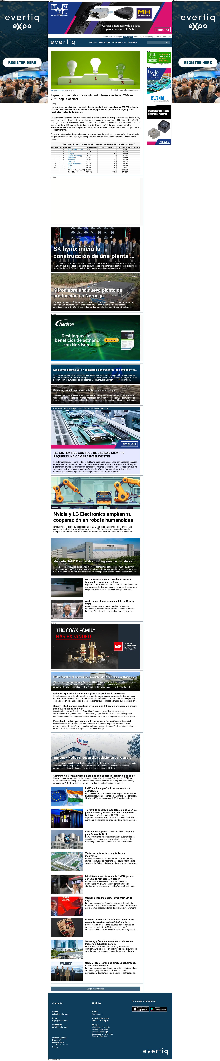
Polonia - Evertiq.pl (100, 1032)
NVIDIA (70, 166)
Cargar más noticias (95, 989)
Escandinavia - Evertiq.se (102, 1034)
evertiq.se (167, 37)
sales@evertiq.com (60, 1014)
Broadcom (71, 160)
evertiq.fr (137, 37)
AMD (69, 168)
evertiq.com (107, 37)
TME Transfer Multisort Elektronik (93, 408)
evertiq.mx (147, 37)
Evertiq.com (97, 1014)
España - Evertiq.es (100, 1029)
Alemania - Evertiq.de (101, 1027)
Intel (69, 151)
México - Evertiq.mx (100, 1020)
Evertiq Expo (104, 42)
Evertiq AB (63, 42)
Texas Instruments (74, 164)
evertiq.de (118, 37)
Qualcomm (72, 158)
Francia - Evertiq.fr (100, 1036)
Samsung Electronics (75, 149)
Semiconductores (57, 90)
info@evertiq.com (59, 1027)
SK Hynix (71, 154)
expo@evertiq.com (60, 1020)
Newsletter (133, 42)
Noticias (93, 42)
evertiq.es (128, 37)
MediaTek (71, 162)
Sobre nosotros (119, 42)
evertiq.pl (157, 37)
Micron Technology (75, 156)
